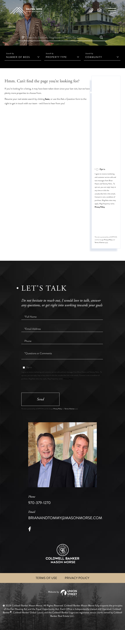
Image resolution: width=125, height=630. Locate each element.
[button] (101, 38)
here (47, 99)
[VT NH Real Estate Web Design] (62, 593)
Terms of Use (46, 578)
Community (93, 57)
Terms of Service (99, 242)
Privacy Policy (100, 207)
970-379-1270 (39, 500)
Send (40, 399)
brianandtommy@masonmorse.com (65, 515)
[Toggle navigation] (112, 10)
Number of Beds (18, 57)
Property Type (56, 57)
